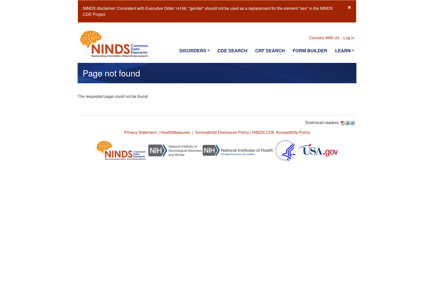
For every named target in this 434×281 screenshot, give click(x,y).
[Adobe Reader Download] (342, 122)
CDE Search (232, 50)
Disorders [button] (192, 50)
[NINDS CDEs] (121, 150)
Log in (348, 38)
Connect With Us (324, 38)
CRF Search (270, 50)
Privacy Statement (140, 132)
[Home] (116, 44)
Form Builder (310, 50)
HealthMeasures (175, 132)
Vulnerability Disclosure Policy (222, 132)
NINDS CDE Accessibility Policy (281, 132)
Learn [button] (343, 50)
